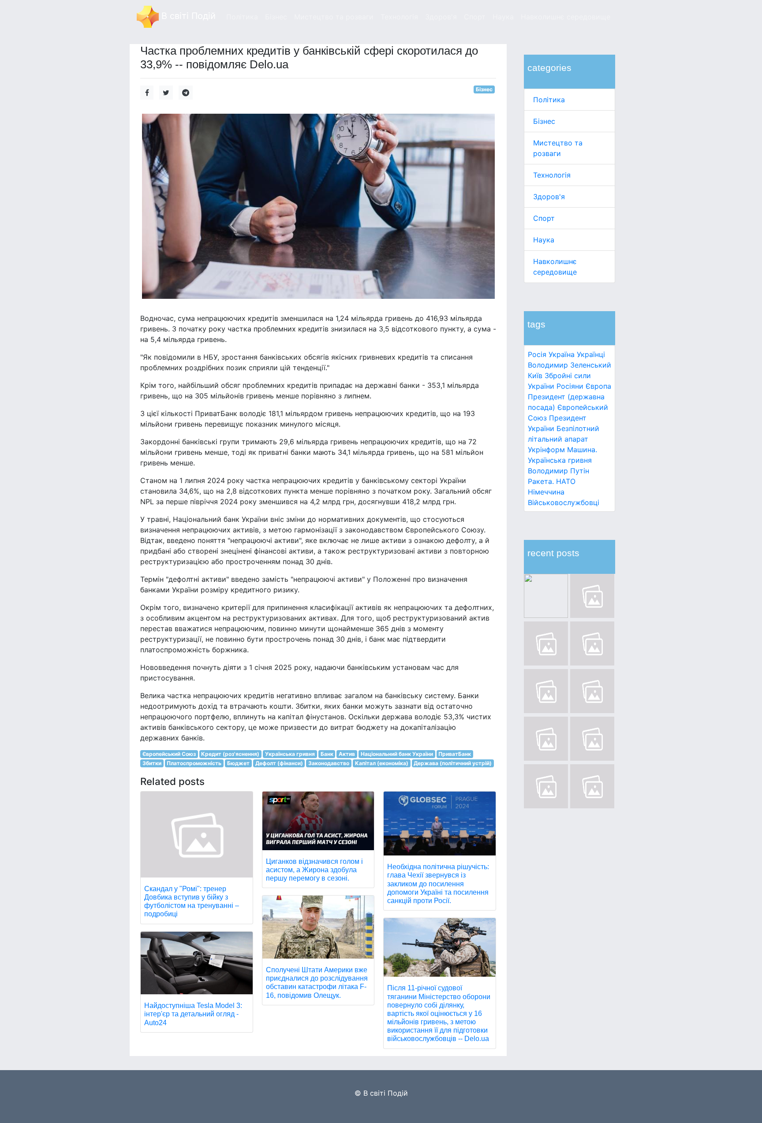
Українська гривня (560, 460)
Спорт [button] (475, 16)
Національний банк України (397, 754)
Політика (549, 99)
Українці (591, 354)
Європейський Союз (169, 754)
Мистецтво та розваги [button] (334, 16)
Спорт (544, 218)
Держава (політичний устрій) (453, 763)
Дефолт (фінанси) (279, 763)
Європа (598, 386)
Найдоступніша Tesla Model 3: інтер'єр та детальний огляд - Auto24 (193, 1014)
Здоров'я (549, 196)
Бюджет (238, 763)
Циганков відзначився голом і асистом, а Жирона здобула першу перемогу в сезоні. (314, 870)
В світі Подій (187, 16)
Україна (562, 354)
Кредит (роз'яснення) (230, 754)
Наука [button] (503, 16)
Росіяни (570, 386)
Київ (535, 375)
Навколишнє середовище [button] (565, 16)
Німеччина (546, 491)
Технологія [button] (399, 16)
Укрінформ (546, 449)
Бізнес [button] (276, 16)
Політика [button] (242, 16)
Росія (537, 354)
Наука (543, 239)
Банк (327, 754)
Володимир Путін (558, 470)
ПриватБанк (454, 754)
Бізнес (544, 121)
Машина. (582, 449)
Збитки (151, 763)
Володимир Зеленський (569, 365)
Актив (347, 754)
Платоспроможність (194, 763)
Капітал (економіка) (381, 763)
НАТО (565, 481)
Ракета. (541, 481)
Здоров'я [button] (441, 16)
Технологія (552, 175)
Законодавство (328, 763)
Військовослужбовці (563, 502)
